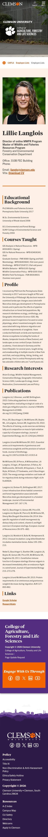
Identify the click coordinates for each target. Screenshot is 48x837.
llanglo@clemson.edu (22, 169)
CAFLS (11, 62)
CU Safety (8, 814)
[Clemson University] (13, 4)
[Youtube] (36, 746)
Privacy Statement (12, 779)
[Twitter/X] (24, 746)
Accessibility (9, 759)
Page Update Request (15, 657)
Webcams (7, 823)
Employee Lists (22, 62)
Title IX (6, 763)
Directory (7, 819)
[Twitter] (24, 679)
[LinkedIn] (30, 679)
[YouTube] (38, 679)
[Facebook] (10, 679)
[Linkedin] (30, 746)
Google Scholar (10, 600)
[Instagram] (18, 679)
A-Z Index (7, 806)
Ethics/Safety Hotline (13, 775)
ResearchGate (9, 604)
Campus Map (9, 810)
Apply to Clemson (11, 827)
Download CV (16, 172)
